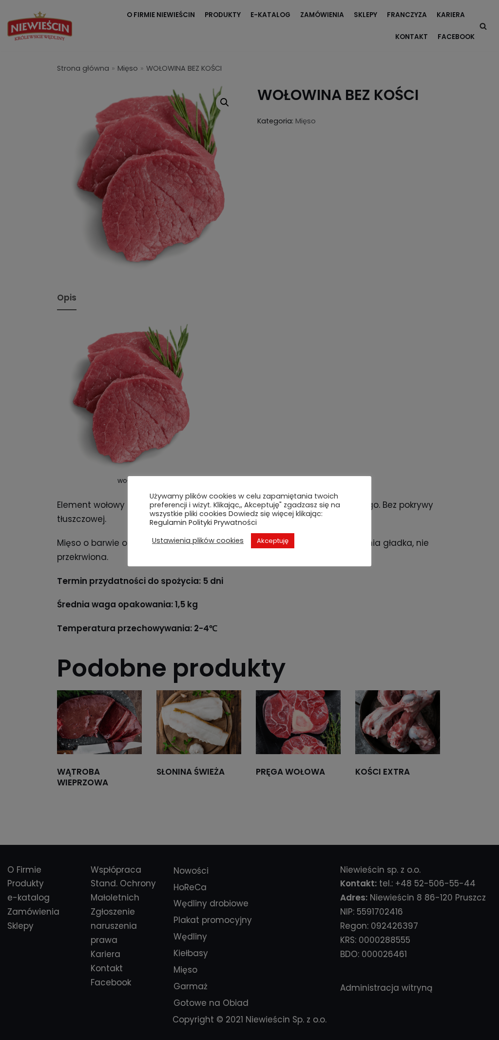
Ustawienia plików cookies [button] (198, 540)
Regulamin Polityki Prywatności (203, 522)
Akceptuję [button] (272, 540)
